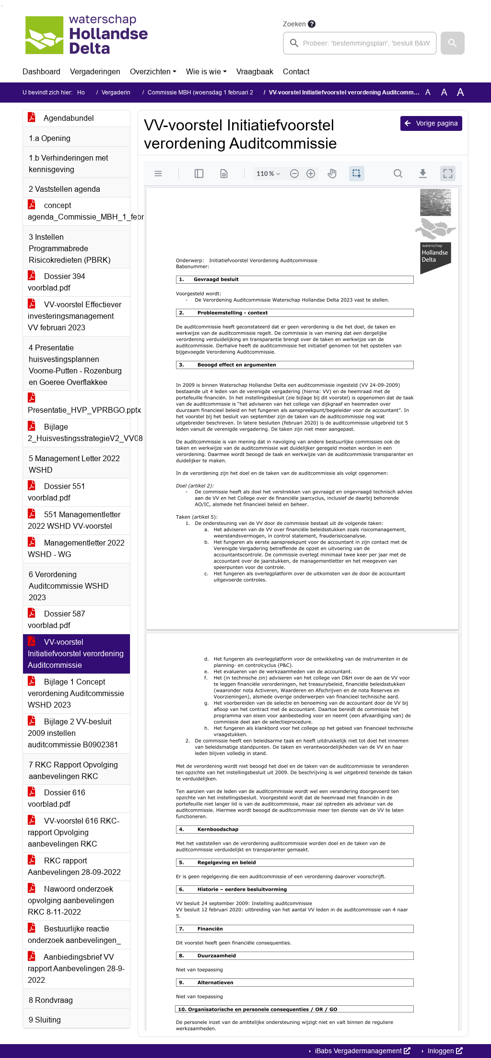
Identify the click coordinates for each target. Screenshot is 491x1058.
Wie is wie (203, 72)
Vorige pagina (436, 123)
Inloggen (441, 1051)
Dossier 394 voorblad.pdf (56, 282)
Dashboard (41, 72)
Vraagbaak (254, 72)
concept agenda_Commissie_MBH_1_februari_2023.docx (79, 211)
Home (85, 92)
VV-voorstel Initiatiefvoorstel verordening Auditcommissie (76, 653)
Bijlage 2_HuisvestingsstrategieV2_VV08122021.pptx (79, 432)
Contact (296, 72)
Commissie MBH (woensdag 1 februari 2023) (206, 92)
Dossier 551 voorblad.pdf (56, 492)
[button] (453, 43)
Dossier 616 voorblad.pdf (56, 798)
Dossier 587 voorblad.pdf (56, 619)
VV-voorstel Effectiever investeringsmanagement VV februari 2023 (74, 316)
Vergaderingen (95, 72)
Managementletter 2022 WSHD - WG (76, 548)
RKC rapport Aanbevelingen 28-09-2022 (74, 866)
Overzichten (150, 72)
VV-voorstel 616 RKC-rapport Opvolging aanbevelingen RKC (73, 832)
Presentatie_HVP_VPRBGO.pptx (79, 410)
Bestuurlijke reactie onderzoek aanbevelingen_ (74, 934)
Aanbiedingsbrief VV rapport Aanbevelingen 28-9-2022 (76, 968)
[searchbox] (360, 43)
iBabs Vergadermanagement (358, 1051)
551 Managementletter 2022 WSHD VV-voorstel (74, 520)
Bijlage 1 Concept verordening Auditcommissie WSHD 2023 (76, 693)
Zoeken (294, 24)
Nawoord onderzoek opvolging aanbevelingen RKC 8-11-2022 (71, 900)
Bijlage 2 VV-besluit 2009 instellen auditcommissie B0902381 (73, 733)
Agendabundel (68, 118)
